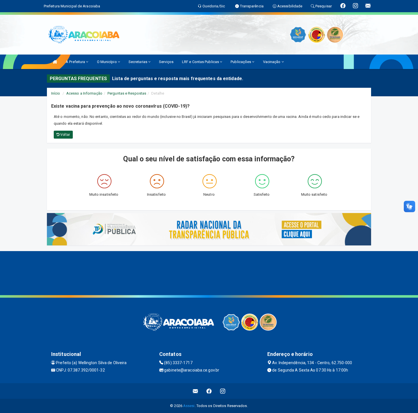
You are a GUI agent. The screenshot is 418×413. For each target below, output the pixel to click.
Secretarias (138, 62)
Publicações (241, 62)
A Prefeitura (76, 62)
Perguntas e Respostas (126, 93)
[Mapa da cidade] (209, 272)
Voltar (64, 135)
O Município (107, 62)
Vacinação (272, 62)
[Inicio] (55, 62)
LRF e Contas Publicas (201, 62)
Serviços (166, 62)
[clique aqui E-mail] (195, 391)
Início (55, 93)
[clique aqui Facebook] (209, 391)
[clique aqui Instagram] (223, 391)
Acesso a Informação (84, 93)
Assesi (189, 406)
